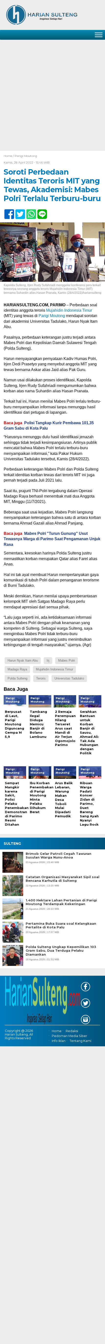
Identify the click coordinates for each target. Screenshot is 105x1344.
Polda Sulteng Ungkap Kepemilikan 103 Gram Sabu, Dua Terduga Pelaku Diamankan (61, 950)
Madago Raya (17, 669)
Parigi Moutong (26, 156)
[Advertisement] (52, 95)
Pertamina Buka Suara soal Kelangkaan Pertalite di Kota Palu (61, 925)
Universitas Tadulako (69, 678)
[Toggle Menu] (99, 34)
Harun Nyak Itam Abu (23, 660)
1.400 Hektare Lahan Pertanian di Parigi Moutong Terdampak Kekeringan (61, 902)
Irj (48, 660)
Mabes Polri (66, 660)
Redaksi (72, 1031)
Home (57, 1031)
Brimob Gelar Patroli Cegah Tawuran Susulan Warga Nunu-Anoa (58, 855)
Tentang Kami (80, 1041)
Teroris (41, 678)
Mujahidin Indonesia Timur (69, 310)
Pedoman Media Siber (69, 1036)
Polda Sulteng (17, 678)
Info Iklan (58, 1041)
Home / (9, 156)
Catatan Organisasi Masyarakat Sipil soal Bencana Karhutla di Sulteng (62, 879)
